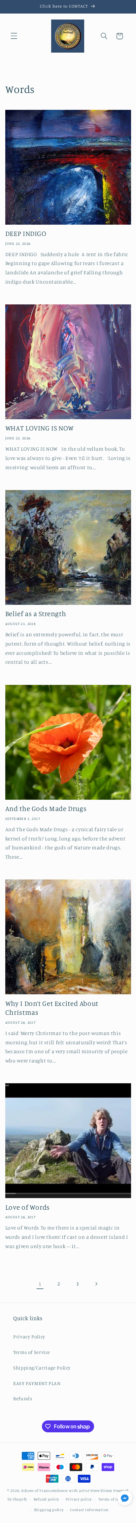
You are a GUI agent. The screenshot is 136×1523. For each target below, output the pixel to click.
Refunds (22, 1398)
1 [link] (40, 1284)
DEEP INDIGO (26, 233)
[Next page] (96, 1283)
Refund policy (46, 1499)
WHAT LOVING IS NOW (39, 428)
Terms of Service (31, 1352)
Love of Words (27, 1207)
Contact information (89, 1509)
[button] (13, 36)
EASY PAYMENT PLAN (37, 1383)
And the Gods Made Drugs (46, 808)
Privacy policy (79, 1499)
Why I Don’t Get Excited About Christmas (51, 1007)
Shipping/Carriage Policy (42, 1367)
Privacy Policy (29, 1336)
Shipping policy (49, 1509)
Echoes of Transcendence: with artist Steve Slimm (66, 1490)
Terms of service (113, 1499)
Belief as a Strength (35, 613)
